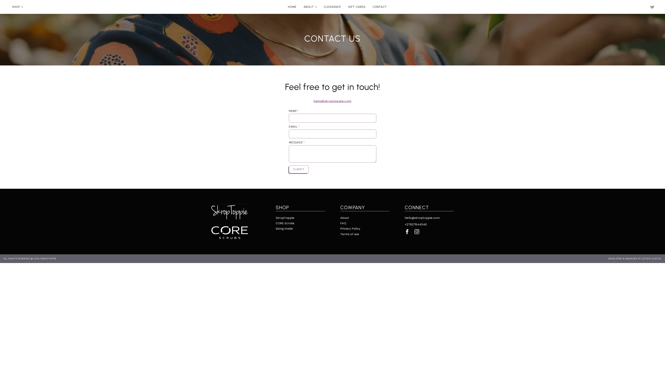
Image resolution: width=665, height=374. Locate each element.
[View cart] (652, 7)
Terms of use (349, 234)
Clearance (332, 6)
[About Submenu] (317, 7)
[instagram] (416, 231)
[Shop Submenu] (23, 7)
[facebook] (407, 231)
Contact (380, 6)
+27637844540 (416, 224)
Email (294, 126)
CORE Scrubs (285, 223)
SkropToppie (285, 218)
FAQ (343, 223)
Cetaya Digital (652, 258)
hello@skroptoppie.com (332, 101)
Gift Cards (357, 6)
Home (292, 6)
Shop (16, 6)
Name (294, 111)
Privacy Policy (350, 229)
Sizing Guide (284, 229)
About (309, 6)
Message (297, 142)
